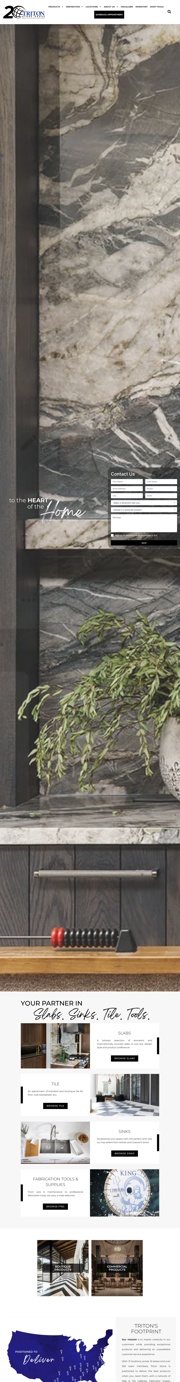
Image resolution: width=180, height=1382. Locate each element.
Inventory (141, 6)
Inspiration (73, 6)
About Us (109, 6)
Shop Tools (157, 6)
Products (54, 6)
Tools (137, 1015)
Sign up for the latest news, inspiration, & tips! (136, 535)
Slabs (48, 1015)
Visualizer (127, 6)
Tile (111, 1015)
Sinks (82, 1015)
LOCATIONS (92, 6)
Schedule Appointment (109, 14)
